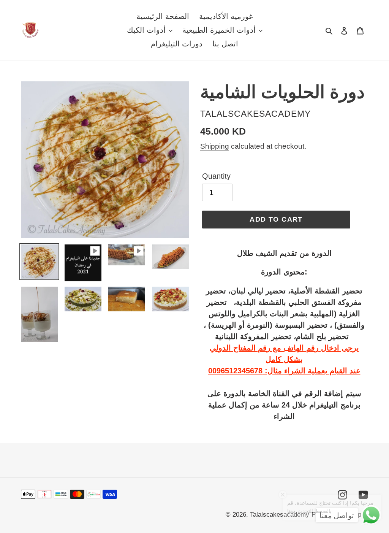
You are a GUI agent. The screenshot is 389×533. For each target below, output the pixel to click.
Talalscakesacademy (279, 514)
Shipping (214, 146)
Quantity (216, 176)
